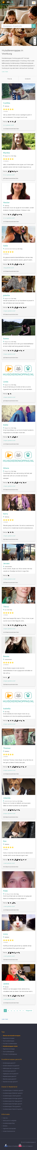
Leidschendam (8, 566)
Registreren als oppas (8, 1038)
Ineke (5, 425)
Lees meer (5, 71)
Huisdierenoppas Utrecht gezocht (12, 1095)
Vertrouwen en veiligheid (9, 1120)
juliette (6, 295)
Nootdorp (7, 751)
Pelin (5, 891)
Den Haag (13, 156)
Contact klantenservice (9, 1131)
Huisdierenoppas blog (9, 1123)
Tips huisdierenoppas (8, 1041)
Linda (5, 382)
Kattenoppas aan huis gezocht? (11, 1068)
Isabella (7, 708)
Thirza (6, 607)
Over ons (5, 1118)
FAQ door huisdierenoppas (10, 1043)
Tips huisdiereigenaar (8, 1051)
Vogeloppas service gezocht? (10, 1073)
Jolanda (6, 798)
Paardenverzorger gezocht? (10, 1081)
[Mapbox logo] (4, 44)
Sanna (6, 338)
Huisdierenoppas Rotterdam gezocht (12, 1093)
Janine (6, 984)
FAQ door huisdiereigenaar (10, 1054)
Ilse (4, 841)
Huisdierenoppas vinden (10, 1046)
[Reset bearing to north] (34, 43)
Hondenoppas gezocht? (9, 1063)
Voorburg (7, 106)
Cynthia (6, 103)
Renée (6, 656)
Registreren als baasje (9, 1049)
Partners (5, 1126)
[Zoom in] (34, 38)
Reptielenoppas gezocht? (9, 1076)
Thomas (7, 748)
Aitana (6, 468)
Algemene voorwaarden (9, 1128)
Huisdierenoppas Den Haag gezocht (12, 1101)
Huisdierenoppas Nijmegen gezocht (12, 1103)
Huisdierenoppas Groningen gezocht (12, 1098)
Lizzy (5, 934)
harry (5, 514)
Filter (9, 79)
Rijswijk (7, 987)
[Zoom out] (34, 41)
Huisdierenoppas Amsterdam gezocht (13, 1090)
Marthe (6, 153)
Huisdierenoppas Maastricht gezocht (12, 1109)
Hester (6, 202)
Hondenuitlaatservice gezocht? (11, 1065)
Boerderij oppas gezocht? (9, 1079)
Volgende (29, 1010)
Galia (5, 246)
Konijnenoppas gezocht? (9, 1071)
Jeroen (6, 563)
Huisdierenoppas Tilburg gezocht (12, 1106)
